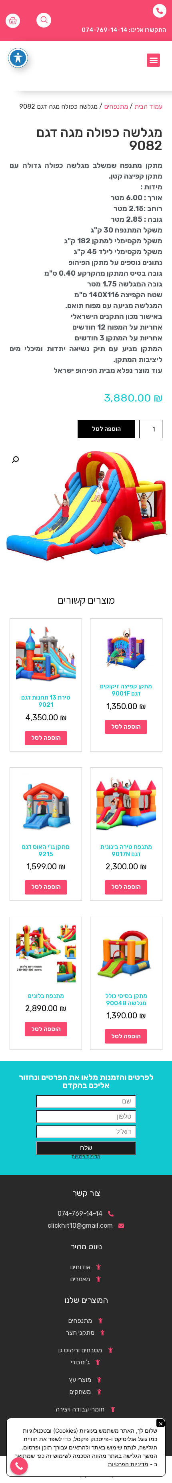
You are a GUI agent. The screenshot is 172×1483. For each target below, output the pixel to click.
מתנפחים (116, 106)
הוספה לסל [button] (126, 726)
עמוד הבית (148, 106)
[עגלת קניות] (13, 21)
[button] (153, 60)
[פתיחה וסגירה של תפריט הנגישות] (18, 58)
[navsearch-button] (43, 20)
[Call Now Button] (19, 1466)
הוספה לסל (106, 429)
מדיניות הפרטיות (128, 1464)
